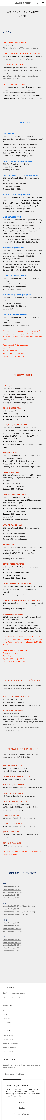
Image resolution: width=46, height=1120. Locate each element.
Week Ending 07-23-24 (12, 948)
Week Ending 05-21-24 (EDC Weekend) (19, 912)
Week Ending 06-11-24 (12, 925)
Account (6, 1014)
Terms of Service (9, 1048)
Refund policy (8, 1052)
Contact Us (7, 1022)
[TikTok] (19, 997)
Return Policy (8, 1036)
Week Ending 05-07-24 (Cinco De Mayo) (19, 906)
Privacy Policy (8, 1040)
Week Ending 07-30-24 (12, 951)
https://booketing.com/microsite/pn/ (29, 98)
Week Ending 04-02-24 (12, 887)
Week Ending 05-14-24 (12, 909)
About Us (6, 1018)
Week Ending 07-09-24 (12, 942)
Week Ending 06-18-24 (12, 928)
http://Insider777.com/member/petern (24, 48)
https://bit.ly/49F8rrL (26, 59)
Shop (5, 1010)
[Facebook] (5, 997)
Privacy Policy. (16, 1096)
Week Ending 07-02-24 (12, 939)
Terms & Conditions (10, 1044)
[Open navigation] (3, 3)
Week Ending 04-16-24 (12, 892)
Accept (21, 1102)
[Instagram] (12, 997)
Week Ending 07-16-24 (12, 945)
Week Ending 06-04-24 (12, 923)
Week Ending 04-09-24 (12, 889)
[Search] (38, 3)
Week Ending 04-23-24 (12, 895)
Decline (22, 1108)
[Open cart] (43, 3)
